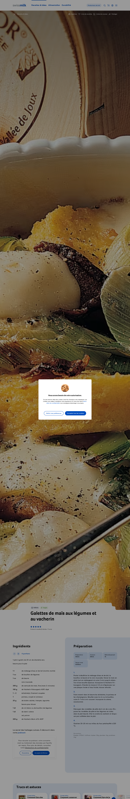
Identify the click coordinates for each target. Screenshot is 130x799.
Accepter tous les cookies (75, 413)
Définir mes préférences (53, 413)
